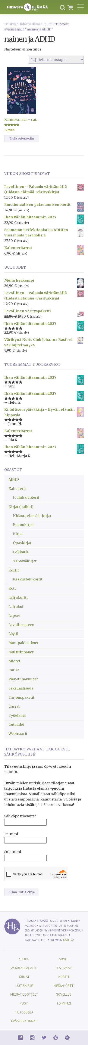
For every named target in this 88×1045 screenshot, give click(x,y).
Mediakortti (63, 985)
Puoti (24, 1003)
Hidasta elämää (27, 7)
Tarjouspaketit (21, 697)
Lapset (14, 615)
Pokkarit (20, 552)
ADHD (14, 479)
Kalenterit (17, 489)
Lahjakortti (18, 597)
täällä (68, 940)
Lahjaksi (16, 607)
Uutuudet (16, 724)
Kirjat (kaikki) (21, 507)
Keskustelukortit (28, 579)
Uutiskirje (24, 985)
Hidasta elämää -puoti (35, 24)
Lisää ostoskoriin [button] (22, 138)
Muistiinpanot (21, 652)
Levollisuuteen (21, 625)
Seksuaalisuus (21, 688)
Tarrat (14, 706)
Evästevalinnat (24, 1021)
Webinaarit (18, 733)
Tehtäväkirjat (25, 561)
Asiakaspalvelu (24, 968)
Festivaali (64, 968)
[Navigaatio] (80, 7)
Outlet (14, 670)
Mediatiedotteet (24, 994)
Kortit (14, 570)
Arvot (64, 959)
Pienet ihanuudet (23, 679)
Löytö (13, 634)
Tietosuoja (24, 1012)
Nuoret (14, 661)
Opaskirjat (22, 543)
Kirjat (18, 534)
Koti (12, 588)
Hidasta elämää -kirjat (32, 516)
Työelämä (17, 715)
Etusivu (10, 24)
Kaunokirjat (23, 524)
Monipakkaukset (23, 643)
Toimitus (64, 1003)
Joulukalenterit (26, 497)
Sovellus (64, 994)
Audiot (24, 959)
